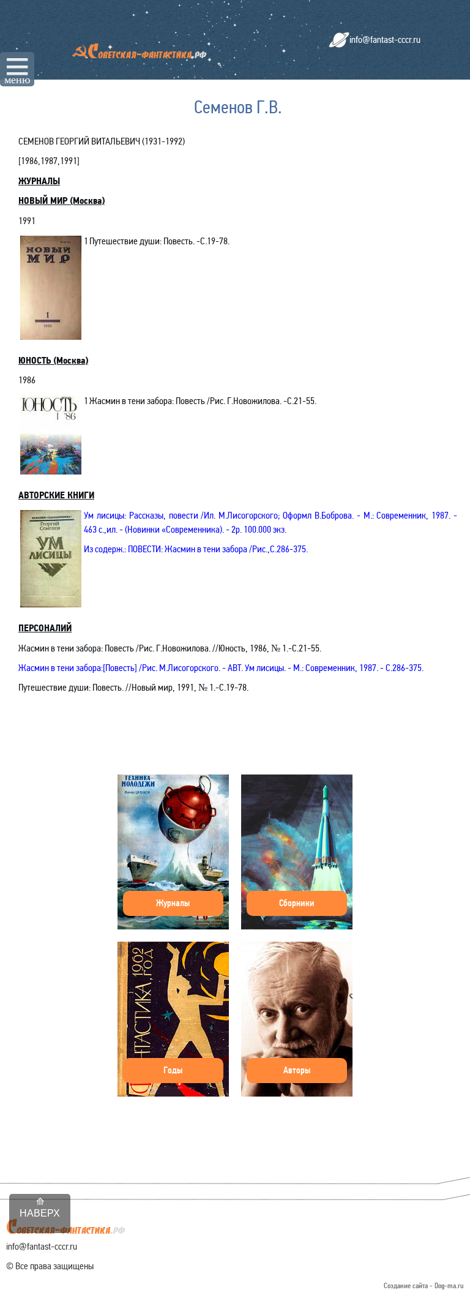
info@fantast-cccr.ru (384, 39)
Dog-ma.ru (449, 1286)
